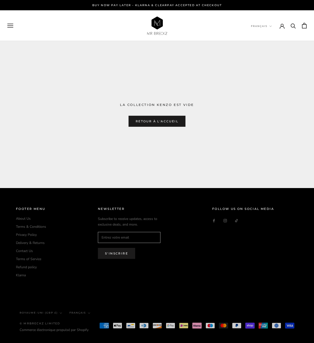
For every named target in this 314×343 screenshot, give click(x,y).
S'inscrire (116, 253)
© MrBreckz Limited (40, 323)
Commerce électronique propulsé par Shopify (54, 330)
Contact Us (24, 251)
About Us (23, 218)
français (77, 312)
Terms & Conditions (31, 226)
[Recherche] (293, 25)
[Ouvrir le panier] (304, 25)
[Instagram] (225, 220)
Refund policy (26, 267)
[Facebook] (214, 220)
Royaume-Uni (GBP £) (39, 312)
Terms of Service (28, 259)
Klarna (21, 275)
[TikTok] (236, 220)
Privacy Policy (26, 234)
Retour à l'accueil (157, 121)
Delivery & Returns (30, 243)
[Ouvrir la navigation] (10, 26)
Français (259, 26)
